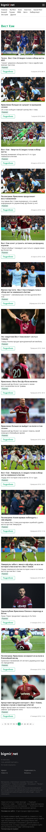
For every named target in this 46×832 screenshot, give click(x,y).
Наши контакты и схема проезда (13, 802)
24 (30, 724)
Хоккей (4, 12)
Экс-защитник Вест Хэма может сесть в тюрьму (19, 337)
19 (16, 724)
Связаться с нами (8, 804)
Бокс (20, 10)
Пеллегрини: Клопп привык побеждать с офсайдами (19, 518)
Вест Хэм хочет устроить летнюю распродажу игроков (22, 244)
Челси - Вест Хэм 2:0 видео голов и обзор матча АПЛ (22, 59)
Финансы (27, 773)
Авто (25, 12)
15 (5, 724)
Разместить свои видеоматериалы (30, 804)
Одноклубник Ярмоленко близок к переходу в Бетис (22, 612)
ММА (19, 12)
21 (22, 724)
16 (8, 724)
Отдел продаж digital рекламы (27, 811)
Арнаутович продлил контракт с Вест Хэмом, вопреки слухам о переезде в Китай (21, 703)
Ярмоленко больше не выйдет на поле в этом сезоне (21, 427)
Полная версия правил (9, 829)
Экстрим (4, 14)
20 (19, 724)
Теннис (12, 12)
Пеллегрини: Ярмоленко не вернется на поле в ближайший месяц (22, 657)
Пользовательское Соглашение (15, 806)
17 (11, 724)
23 (27, 724)
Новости (4, 773)
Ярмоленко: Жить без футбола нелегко (19, 381)
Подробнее (8, 71)
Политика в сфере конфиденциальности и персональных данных (22, 807)
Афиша (3, 770)
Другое (13, 14)
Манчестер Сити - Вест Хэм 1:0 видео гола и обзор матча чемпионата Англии (21, 291)
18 (13, 724)
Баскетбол (38, 10)
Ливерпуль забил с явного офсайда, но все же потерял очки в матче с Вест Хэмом (22, 565)
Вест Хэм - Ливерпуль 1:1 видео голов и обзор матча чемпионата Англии (22, 473)
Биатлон (27, 10)
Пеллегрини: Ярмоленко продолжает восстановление (18, 197)
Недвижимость (30, 770)
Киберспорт (35, 12)
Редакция (32, 802)
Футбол (13, 10)
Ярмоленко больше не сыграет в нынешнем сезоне (21, 105)
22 (25, 724)
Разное (5, 67)
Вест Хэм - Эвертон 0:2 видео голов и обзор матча (21, 150)
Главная (4, 10)
